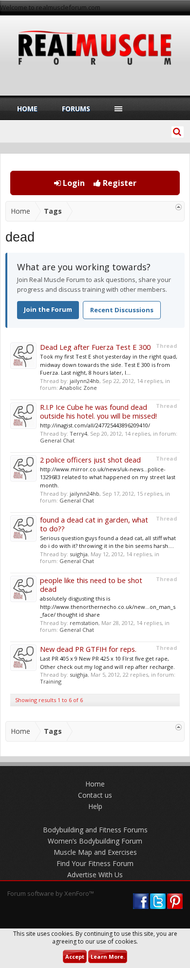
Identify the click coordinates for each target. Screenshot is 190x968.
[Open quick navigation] (178, 207)
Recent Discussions (121, 309)
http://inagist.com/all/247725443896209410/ (95, 425)
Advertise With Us (95, 874)
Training (50, 681)
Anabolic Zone (78, 387)
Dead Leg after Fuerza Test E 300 (95, 347)
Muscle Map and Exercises (95, 852)
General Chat (57, 440)
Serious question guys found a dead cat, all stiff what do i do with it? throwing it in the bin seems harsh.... (108, 542)
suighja (79, 554)
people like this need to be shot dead (91, 584)
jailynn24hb (84, 380)
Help (95, 806)
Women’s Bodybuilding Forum (95, 841)
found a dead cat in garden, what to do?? (94, 524)
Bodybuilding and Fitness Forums (95, 829)
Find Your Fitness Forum (95, 863)
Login (73, 183)
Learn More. (108, 956)
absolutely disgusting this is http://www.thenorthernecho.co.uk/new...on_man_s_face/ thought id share (107, 606)
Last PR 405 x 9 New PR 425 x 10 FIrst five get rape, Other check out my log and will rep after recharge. (107, 662)
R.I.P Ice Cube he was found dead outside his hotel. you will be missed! (98, 411)
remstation (84, 622)
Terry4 (78, 433)
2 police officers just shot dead (90, 459)
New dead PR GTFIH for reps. (88, 649)
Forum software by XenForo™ (50, 893)
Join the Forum (48, 309)
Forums (76, 108)
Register (118, 183)
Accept (74, 956)
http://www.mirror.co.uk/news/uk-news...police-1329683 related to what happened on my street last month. (107, 477)
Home (27, 108)
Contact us (95, 795)
